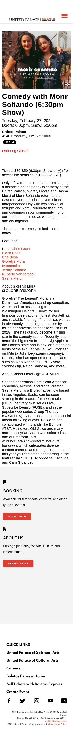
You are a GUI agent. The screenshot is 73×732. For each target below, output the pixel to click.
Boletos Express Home (25, 676)
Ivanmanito (11, 266)
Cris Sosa (10, 257)
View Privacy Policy (57, 724)
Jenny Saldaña (14, 270)
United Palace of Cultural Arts (32, 660)
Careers (13, 668)
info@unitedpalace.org (56, 720)
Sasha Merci (12, 278)
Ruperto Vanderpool (18, 274)
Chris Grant (21, 249)
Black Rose (11, 253)
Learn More (18, 563)
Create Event (17, 692)
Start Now (17, 516)
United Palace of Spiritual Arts (33, 653)
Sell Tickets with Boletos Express (34, 684)
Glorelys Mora (13, 261)
